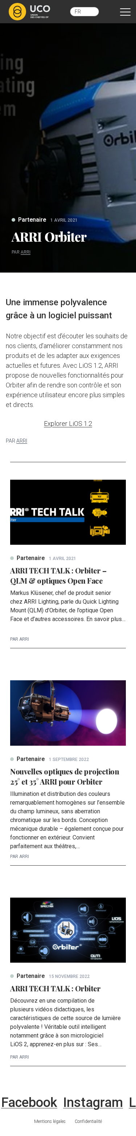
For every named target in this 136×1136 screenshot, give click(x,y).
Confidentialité (88, 1121)
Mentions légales (50, 1121)
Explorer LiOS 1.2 (68, 423)
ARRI (25, 252)
